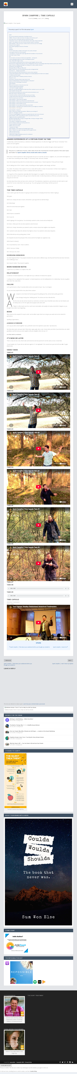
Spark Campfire (12, 83)
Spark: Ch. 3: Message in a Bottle (15, 112)
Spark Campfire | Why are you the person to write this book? (21, 100)
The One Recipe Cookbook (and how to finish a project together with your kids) (25, 62)
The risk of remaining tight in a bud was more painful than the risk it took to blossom (26, 114)
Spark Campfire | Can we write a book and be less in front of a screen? (23, 102)
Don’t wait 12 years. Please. (14, 55)
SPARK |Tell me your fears (14, 125)
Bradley (35, 18)
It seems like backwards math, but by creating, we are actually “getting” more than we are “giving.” (29, 73)
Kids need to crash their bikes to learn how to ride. (19, 79)
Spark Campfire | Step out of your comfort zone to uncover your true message (25, 43)
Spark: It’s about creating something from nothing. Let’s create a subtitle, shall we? (25, 65)
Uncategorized (19, 720)
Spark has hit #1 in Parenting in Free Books (18, 82)
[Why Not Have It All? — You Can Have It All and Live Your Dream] (7, 744)
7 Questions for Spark (13, 127)
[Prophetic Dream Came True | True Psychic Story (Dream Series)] (7, 738)
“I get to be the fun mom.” (14, 131)
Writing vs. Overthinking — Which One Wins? (21, 719)
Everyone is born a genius (14, 45)
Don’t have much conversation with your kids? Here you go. (21, 39)
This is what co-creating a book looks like (17, 121)
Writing (47, 18)
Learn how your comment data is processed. (34, 704)
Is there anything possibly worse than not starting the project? (21, 59)
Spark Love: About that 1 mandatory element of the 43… (20, 76)
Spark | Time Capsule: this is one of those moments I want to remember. (24, 42)
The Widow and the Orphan (14, 75)
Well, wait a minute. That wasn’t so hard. (17, 93)
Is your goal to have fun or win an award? (17, 52)
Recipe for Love (12, 77)
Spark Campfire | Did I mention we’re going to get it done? (21, 128)
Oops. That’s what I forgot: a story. (16, 60)
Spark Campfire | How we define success (17, 103)
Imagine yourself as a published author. (17, 117)
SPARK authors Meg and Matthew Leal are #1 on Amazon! (20, 134)
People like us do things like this (15, 66)
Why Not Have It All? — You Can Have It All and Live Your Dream (26, 743)
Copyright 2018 (20, 1062)
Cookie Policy (33, 1071)
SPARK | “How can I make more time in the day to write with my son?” (23, 37)
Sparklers (11, 49)
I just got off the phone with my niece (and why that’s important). (22, 96)
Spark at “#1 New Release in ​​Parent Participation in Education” (21, 80)
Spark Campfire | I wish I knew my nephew (18, 99)
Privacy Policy (28, 1062)
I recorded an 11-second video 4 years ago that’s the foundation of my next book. (26, 53)
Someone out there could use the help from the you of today (22, 95)
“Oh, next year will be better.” (15, 135)
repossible (12, 1062)
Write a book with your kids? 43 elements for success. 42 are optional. (23, 72)
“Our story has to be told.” (14, 132)
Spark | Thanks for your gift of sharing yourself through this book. (22, 130)
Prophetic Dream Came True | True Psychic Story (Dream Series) (27, 737)
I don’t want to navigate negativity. (16, 87)
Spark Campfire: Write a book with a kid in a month (32, 152)
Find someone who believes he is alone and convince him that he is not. (24, 92)
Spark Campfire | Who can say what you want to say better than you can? (24, 115)
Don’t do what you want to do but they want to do (19, 122)
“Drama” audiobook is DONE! (15, 124)
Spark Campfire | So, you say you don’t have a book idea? (21, 105)
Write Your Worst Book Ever (15, 119)
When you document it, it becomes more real (18, 85)
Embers (10, 47)
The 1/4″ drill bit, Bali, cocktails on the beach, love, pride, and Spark (23, 50)
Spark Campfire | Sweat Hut (15, 109)
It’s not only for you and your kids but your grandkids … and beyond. (23, 57)
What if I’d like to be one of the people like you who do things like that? (23, 69)
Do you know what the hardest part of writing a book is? (20, 36)
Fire (10, 56)
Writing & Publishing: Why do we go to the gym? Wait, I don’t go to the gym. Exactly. (26, 118)
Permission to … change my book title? (17, 70)
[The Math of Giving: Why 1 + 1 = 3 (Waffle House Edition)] (7, 726)
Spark (32, 29)
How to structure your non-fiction (16, 97)
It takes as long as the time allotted (16, 86)
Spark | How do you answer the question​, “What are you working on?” (23, 111)
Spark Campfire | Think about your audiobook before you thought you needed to (26, 106)
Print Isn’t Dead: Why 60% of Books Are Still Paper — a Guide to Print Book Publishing (32, 731)
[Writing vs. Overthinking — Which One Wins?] (7, 720)
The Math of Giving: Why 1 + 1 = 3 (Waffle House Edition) (24, 725)
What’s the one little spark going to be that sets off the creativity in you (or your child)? (26, 89)
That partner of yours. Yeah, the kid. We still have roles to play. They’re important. (26, 40)
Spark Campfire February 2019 (15, 90)
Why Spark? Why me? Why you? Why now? (17, 67)
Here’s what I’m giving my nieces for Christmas (18, 46)
